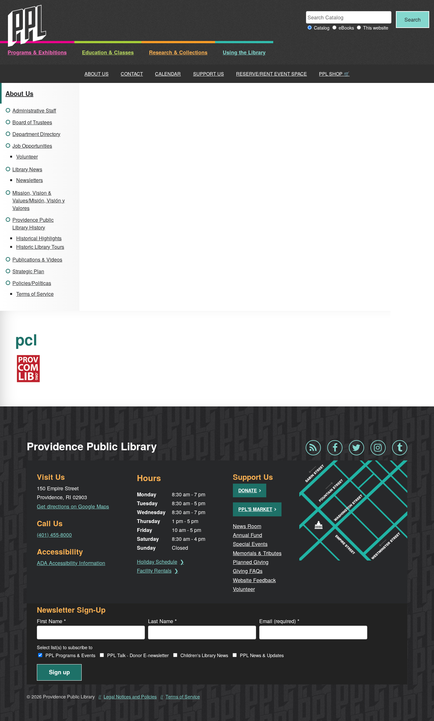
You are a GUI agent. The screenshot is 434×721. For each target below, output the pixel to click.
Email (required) (279, 621)
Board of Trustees (32, 122)
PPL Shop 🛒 (334, 73)
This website (375, 27)
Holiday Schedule (157, 561)
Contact (132, 73)
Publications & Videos (37, 259)
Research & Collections (178, 52)
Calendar (168, 73)
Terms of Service (35, 293)
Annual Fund (247, 535)
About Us (97, 73)
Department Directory (36, 134)
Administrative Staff (34, 110)
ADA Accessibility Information (71, 563)
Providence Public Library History (33, 223)
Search (412, 19)
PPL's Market (255, 509)
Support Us (208, 73)
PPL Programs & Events (70, 655)
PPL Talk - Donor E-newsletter (138, 655)
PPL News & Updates (262, 655)
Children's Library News (204, 655)
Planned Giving (250, 562)
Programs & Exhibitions (37, 52)
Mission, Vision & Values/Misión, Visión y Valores (38, 200)
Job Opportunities (32, 145)
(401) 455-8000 (54, 534)
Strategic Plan (28, 271)
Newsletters (29, 180)
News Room (247, 526)
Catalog (321, 27)
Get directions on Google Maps (73, 506)
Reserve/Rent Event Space (271, 73)
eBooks (346, 27)
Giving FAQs (247, 571)
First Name (51, 621)
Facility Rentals (154, 570)
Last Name (162, 621)
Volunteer (27, 156)
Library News (27, 169)
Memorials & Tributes (257, 553)
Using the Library (244, 52)
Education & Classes (108, 52)
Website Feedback (254, 580)
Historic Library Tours (40, 246)
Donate (247, 490)
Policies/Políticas (31, 283)
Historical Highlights (39, 238)
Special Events (250, 544)
